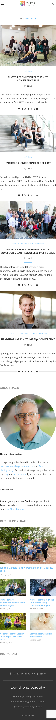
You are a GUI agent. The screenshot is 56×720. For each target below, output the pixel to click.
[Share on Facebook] (22, 109)
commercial (27, 466)
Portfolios (38, 696)
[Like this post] (19, 109)
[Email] (41, 673)
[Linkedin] (26, 673)
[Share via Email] (37, 109)
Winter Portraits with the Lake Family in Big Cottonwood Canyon (42, 602)
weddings (15, 466)
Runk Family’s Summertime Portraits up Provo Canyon (12, 602)
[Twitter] (14, 673)
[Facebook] (10, 673)
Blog (28, 696)
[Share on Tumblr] (34, 109)
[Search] (53, 4)
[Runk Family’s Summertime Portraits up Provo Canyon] (13, 587)
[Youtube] (37, 673)
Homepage (18, 696)
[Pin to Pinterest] (28, 109)
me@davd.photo (15, 509)
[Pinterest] (22, 673)
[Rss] (45, 673)
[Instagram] (18, 673)
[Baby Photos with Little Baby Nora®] (43, 621)
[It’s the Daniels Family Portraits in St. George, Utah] (28, 545)
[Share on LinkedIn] (31, 109)
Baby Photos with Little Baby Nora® (41, 635)
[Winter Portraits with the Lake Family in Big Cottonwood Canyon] (43, 587)
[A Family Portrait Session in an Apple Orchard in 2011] (13, 621)
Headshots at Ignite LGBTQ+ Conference (28, 339)
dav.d (29, 86)
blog (6, 474)
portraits (4, 466)
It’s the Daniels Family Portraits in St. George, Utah (26, 569)
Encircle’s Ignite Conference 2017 (28, 163)
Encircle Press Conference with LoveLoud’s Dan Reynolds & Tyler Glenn (28, 251)
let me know (20, 474)
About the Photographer (23, 701)
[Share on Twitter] (25, 109)
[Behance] (33, 673)
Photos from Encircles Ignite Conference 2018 (28, 78)
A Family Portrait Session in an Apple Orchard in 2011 (12, 636)
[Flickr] (29, 673)
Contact (42, 701)
